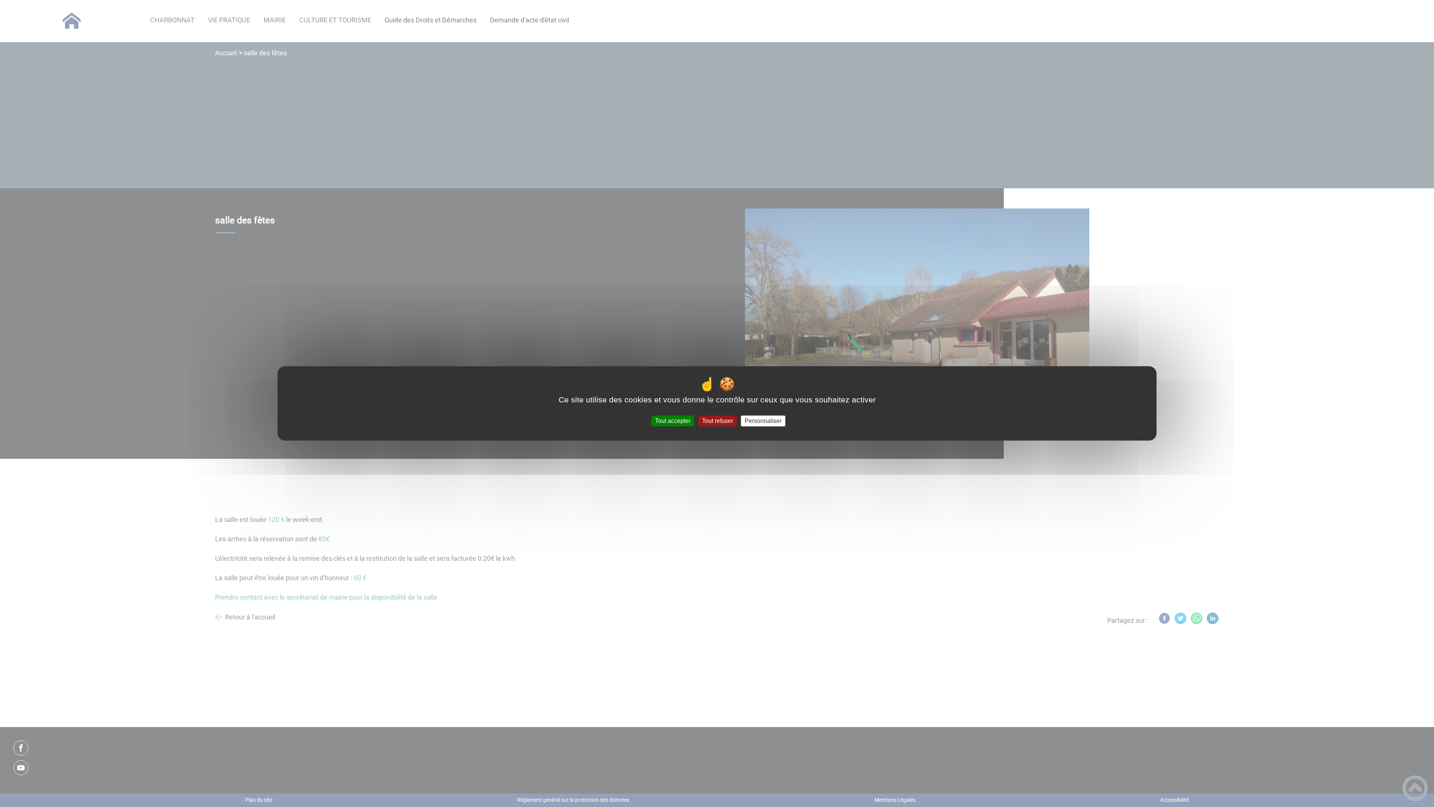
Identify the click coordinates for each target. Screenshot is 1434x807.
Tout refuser (717, 421)
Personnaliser (763, 421)
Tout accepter (672, 421)
